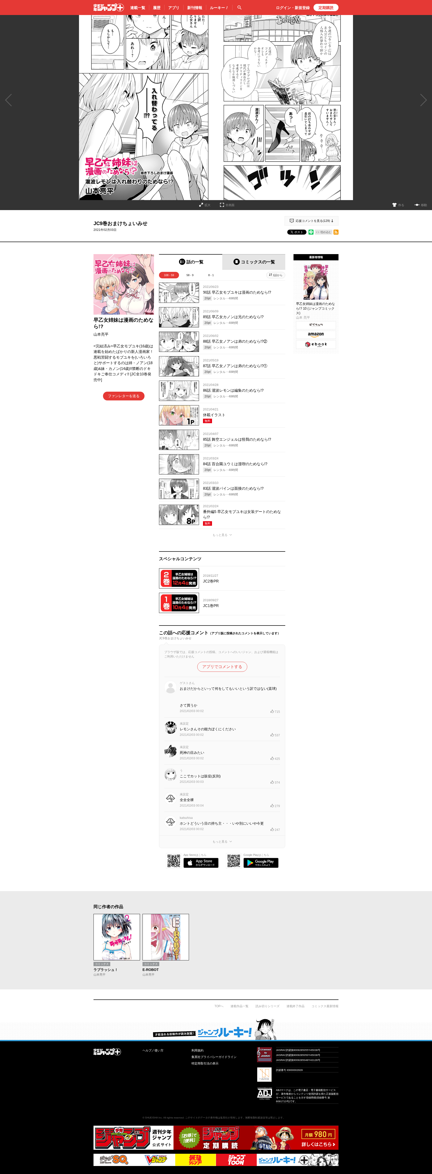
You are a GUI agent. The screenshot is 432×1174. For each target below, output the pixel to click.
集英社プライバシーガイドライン (214, 1057)
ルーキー (219, 8)
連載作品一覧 (239, 1006)
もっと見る (220, 535)
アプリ (174, 8)
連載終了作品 (295, 1006)
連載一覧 (137, 8)
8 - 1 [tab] (211, 275)
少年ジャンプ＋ (109, 8)
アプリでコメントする (222, 667)
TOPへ (219, 1006)
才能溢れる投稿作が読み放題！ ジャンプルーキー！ (216, 1029)
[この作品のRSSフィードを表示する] (336, 232)
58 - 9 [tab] (190, 275)
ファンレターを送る (124, 396)
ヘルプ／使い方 (153, 1050)
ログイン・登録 (293, 8)
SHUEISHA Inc (153, 1117)
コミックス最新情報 (325, 1006)
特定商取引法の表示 (205, 1063)
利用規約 (198, 1050)
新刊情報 (194, 8)
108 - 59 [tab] (169, 275)
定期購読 (326, 8)
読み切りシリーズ (268, 1006)
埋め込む (325, 232)
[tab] (190, 262)
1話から (277, 275)
